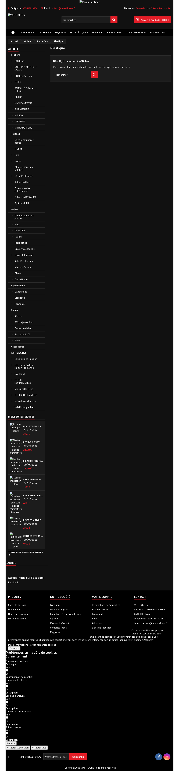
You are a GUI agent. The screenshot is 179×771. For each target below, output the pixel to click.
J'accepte (14, 648)
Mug (17, 224)
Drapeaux (20, 297)
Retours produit (100, 609)
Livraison (55, 605)
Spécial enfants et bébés (24, 141)
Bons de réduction (102, 627)
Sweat (18, 161)
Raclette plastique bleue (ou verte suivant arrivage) (33, 426)
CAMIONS (19, 61)
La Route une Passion (26, 359)
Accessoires (113, 32)
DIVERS (18, 97)
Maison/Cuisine (23, 267)
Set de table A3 (23, 334)
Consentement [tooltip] (16, 656)
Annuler (11, 743)
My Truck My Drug (24, 389)
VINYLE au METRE (23, 103)
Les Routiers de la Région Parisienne (24, 366)
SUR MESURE (22, 109)
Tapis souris (21, 242)
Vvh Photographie (24, 407)
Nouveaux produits (18, 614)
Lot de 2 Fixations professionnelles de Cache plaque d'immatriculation (33, 442)
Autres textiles (22, 182)
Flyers (18, 340)
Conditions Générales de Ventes (67, 614)
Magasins (55, 632)
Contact (140, 597)
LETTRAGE (20, 121)
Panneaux (20, 304)
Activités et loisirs (24, 261)
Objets (59, 32)
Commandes (98, 614)
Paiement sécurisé (60, 623)
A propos (55, 618)
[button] (20, 677)
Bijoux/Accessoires (25, 249)
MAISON (19, 115)
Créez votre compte (160, 8)
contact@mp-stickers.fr (63, 8)
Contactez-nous (58, 627)
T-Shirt (18, 149)
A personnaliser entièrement (23, 189)
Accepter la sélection (18, 747)
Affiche (18, 316)
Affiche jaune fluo (24, 322)
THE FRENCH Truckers (26, 395)
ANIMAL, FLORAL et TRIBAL (24, 89)
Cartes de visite (23, 328)
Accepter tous (39, 747)
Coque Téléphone (24, 255)
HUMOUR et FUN (23, 76)
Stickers (26, 32)
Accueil (13, 49)
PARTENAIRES (135, 32)
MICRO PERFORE (23, 127)
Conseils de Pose (17, 605)
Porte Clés (20, 230)
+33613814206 (30, 8)
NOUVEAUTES (157, 32)
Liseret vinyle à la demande (33, 520)
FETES (18, 82)
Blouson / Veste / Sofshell (24, 168)
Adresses (97, 623)
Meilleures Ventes (21, 416)
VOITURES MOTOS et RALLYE (26, 68)
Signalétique (78, 32)
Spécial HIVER (22, 203)
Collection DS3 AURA (25, 197)
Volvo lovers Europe (25, 401)
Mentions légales (59, 609)
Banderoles (21, 291)
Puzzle (18, 236)
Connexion (141, 8)
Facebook (13, 582)
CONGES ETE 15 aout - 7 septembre (33, 536)
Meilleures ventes (17, 618)
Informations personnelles (106, 605)
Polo (17, 155)
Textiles (43, 32)
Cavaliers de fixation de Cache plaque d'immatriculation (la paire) (33, 495)
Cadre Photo (21, 279)
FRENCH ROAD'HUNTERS (23, 381)
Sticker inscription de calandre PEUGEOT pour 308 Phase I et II (33, 479)
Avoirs (95, 618)
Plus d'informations (18, 644)
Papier (96, 32)
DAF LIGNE (20, 374)
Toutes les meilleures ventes (25, 554)
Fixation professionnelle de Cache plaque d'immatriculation (33, 460)
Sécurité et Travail (24, 176)
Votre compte (102, 597)
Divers (18, 273)
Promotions (14, 609)
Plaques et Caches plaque (24, 217)
